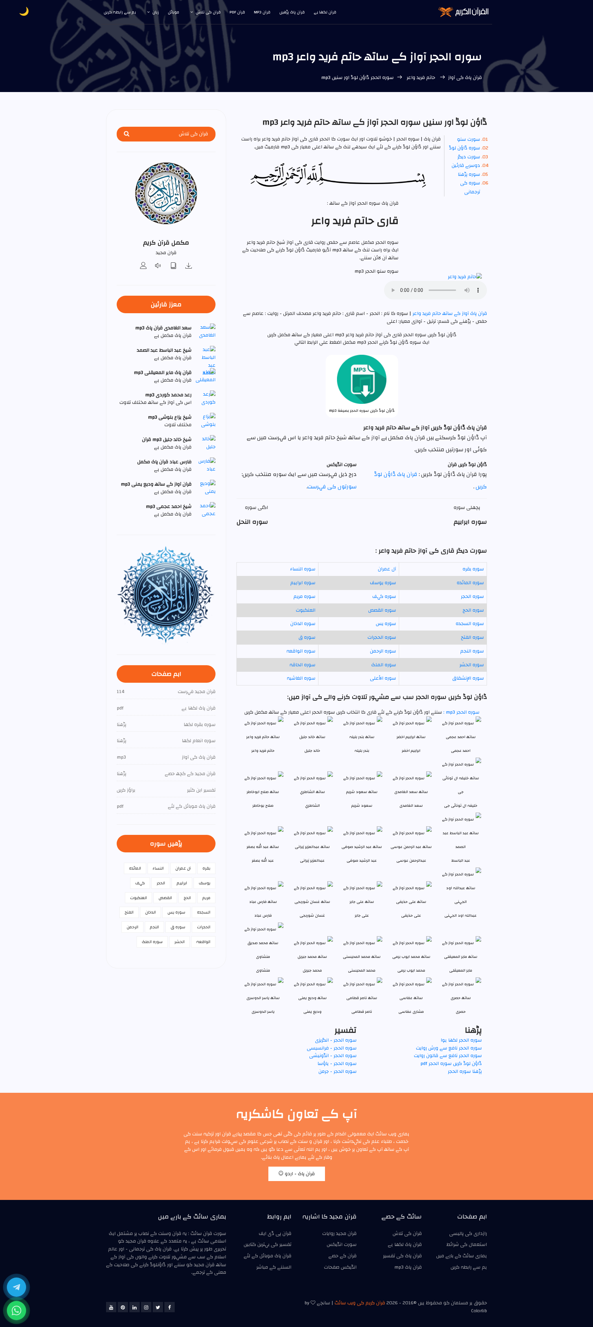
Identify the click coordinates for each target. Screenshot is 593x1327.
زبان (155, 12)
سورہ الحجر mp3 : (460, 712)
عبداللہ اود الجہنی (460, 915)
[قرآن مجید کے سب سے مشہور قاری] (143, 266)
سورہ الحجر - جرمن (337, 1071)
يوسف (204, 883)
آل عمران (387, 569)
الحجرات (203, 927)
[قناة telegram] (16, 1287)
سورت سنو (468, 139)
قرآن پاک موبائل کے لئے (267, 1255)
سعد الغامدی (411, 805)
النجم (154, 927)
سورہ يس (386, 623)
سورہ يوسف (383, 582)
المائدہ (135, 868)
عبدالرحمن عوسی (411, 860)
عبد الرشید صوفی (362, 860)
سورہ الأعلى (383, 678)
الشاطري (312, 805)
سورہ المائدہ (470, 582)
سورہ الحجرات (382, 637)
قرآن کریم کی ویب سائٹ (360, 1302)
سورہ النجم (472, 651)
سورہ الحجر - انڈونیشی (333, 1055)
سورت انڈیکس (342, 1244)
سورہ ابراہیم (302, 582)
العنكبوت (305, 610)
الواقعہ (203, 941)
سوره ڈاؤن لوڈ (464, 148)
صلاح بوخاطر (263, 805)
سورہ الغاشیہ (301, 678)
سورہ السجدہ (470, 623)
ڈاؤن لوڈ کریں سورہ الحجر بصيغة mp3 (362, 410)
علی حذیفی (411, 915)
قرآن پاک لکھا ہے (405, 1244)
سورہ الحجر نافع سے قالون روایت (448, 1055)
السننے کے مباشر (273, 1267)
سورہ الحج (473, 610)
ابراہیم (182, 883)
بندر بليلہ (361, 750)
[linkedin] (134, 1307)
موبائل (173, 12)
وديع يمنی (312, 1011)
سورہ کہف (384, 596)
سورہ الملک (383, 664)
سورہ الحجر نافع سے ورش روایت (449, 1048)
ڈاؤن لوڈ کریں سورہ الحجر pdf (451, 1063)
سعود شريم (361, 805)
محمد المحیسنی (361, 970)
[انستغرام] (146, 1307)
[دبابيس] (123, 1307)
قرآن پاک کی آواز (465, 77)
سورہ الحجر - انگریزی (336, 1040)
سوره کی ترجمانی (470, 187)
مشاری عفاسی (411, 1011)
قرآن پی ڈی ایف (275, 1233)
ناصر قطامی (361, 1011)
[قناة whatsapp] (16, 1310)
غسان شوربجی (312, 915)
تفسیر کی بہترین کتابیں (267, 1244)
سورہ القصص (382, 610)
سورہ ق (307, 637)
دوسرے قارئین (466, 165)
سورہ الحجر (472, 596)
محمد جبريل (312, 970)
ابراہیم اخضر (411, 750)
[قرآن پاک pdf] (174, 266)
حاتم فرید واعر (421, 77)
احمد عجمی (460, 750)
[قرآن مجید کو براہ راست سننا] (158, 266)
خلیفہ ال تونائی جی (460, 805)
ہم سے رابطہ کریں (120, 12)
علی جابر (362, 915)
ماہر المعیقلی (460, 970)
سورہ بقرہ (473, 569)
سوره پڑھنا (469, 174)
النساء (158, 868)
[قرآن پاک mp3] (189, 266)
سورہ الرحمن (383, 651)
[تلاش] (127, 134)
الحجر (160, 883)
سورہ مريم (304, 596)
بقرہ (206, 868)
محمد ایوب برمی (411, 970)
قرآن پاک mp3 (408, 1267)
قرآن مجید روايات (339, 1233)
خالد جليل (312, 750)
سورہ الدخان (302, 623)
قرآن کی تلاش (208, 12)
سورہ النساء (302, 569)
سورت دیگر (468, 156)
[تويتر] (158, 1307)
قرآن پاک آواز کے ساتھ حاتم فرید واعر (449, 313)
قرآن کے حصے (342, 1255)
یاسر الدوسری (263, 1011)
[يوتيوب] (111, 1307)
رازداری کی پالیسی (468, 1233)
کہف (140, 883)
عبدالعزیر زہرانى (312, 860)
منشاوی (263, 970)
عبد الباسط (460, 860)
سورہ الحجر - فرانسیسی (332, 1048)
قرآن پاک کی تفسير (402, 1255)
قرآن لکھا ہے (325, 12)
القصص (165, 897)
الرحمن (132, 927)
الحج (187, 897)
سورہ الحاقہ (302, 664)
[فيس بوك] (169, 1307)
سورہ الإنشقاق (468, 678)
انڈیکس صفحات (340, 1267)
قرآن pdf (237, 12)
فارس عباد (263, 915)
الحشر (179, 941)
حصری (461, 1011)
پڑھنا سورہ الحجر (465, 1071)
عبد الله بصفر (263, 860)
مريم (206, 897)
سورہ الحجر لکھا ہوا (461, 1040)
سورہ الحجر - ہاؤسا (337, 1063)
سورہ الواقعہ (301, 651)
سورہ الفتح (472, 637)
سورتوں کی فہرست (332, 486)
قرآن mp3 (262, 12)
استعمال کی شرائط (466, 1244)
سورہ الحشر (472, 664)
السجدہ (203, 912)
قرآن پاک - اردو (299, 1173)
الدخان (150, 912)
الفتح (129, 912)
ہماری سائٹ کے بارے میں (461, 1255)
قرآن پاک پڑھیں (292, 12)
